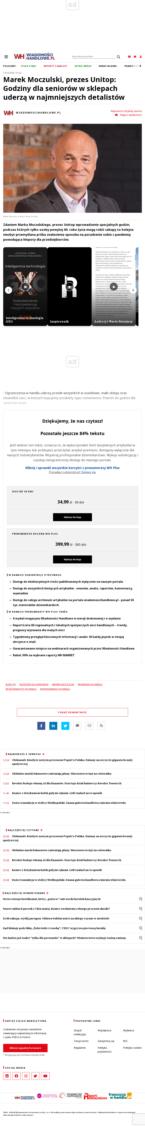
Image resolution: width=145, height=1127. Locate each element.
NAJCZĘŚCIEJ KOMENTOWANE (25, 893)
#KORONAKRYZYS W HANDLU (21, 689)
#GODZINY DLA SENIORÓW (33, 684)
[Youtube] (45, 1076)
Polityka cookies (132, 1047)
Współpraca (104, 1030)
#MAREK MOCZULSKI (63, 684)
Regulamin (80, 1047)
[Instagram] (26, 1076)
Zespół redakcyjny (80, 1032)
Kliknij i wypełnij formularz (25, 1048)
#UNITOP (11, 684)
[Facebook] (41, 726)
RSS (125, 1041)
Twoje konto (81, 1041)
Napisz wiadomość (131, 115)
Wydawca (128, 1030)
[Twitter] (65, 726)
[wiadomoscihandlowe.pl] (34, 56)
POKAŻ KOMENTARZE (72, 712)
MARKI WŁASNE (108, 66)
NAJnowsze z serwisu (24, 754)
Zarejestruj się (106, 1041)
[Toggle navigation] (6, 56)
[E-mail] (89, 726)
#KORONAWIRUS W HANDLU (55, 689)
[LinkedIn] (7, 1076)
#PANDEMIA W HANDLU (90, 684)
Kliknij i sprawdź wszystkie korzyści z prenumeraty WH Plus (72, 468)
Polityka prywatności (105, 1049)
